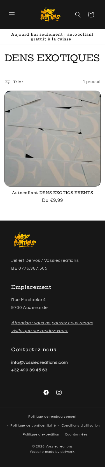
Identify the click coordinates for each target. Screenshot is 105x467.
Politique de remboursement (52, 416)
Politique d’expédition (41, 434)
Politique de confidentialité (33, 425)
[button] (11, 14)
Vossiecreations (59, 446)
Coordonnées (76, 434)
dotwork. (67, 451)
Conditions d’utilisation (81, 425)
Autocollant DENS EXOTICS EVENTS (52, 192)
